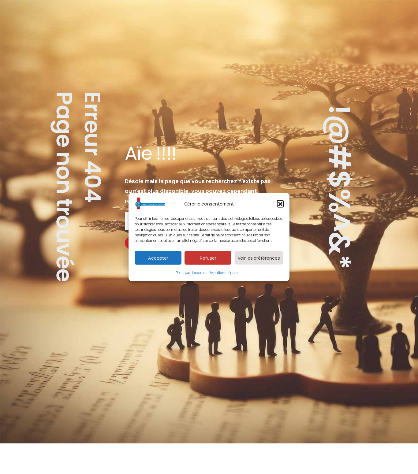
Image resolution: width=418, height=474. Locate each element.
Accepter (158, 257)
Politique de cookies (191, 272)
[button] (280, 204)
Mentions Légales (224, 272)
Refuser (208, 257)
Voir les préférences (259, 257)
